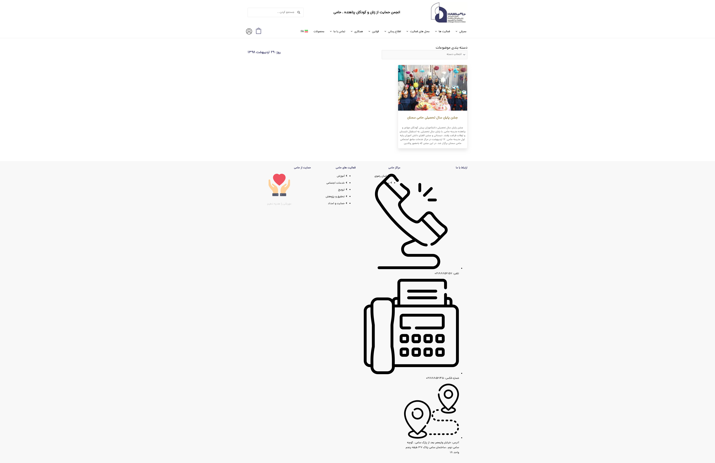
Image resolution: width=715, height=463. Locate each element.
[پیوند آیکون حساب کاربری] (249, 31)
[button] (457, 31)
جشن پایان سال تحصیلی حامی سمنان (432, 117)
